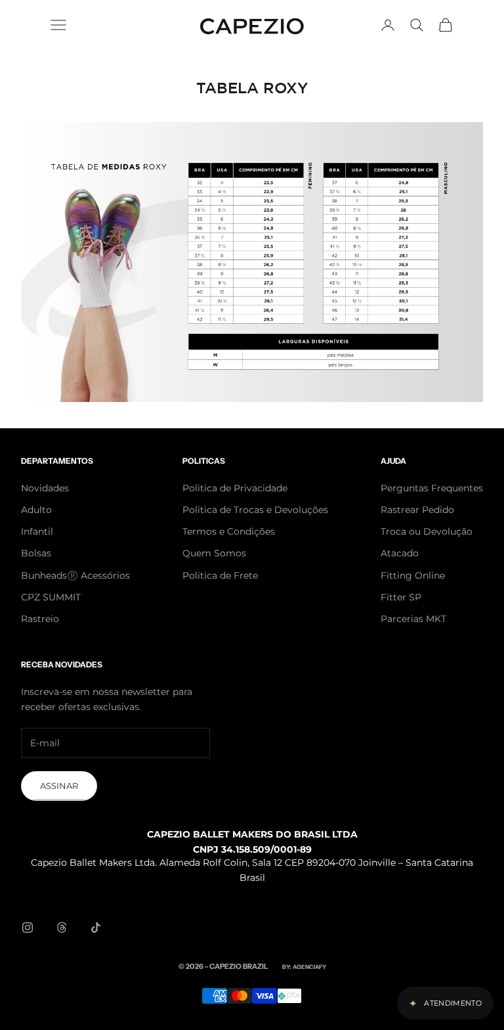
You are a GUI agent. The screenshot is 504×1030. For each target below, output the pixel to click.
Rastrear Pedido (417, 510)
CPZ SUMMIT (51, 597)
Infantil (37, 531)
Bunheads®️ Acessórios (75, 575)
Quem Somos (214, 553)
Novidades (45, 488)
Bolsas (36, 553)
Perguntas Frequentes (432, 488)
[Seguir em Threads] (61, 927)
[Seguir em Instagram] (27, 927)
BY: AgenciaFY (304, 966)
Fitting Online (413, 575)
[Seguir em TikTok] (95, 927)
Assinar (59, 785)
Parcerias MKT (413, 619)
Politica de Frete (220, 575)
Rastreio (40, 619)
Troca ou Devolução (426, 531)
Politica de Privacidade (234, 488)
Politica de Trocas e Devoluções (255, 510)
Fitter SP (401, 597)
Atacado (400, 553)
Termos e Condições (228, 531)
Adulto (36, 510)
